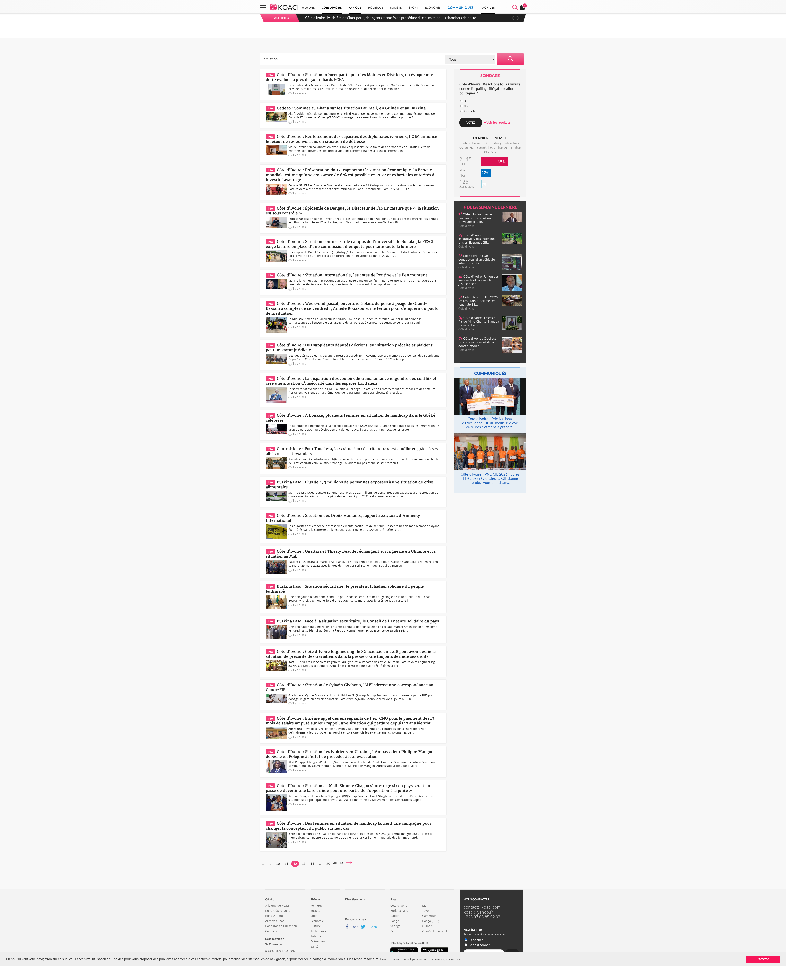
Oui (466, 101)
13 (304, 863)
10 (278, 863)
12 (295, 863)
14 (312, 863)
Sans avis (469, 111)
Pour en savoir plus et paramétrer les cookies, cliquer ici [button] (420, 959)
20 (328, 863)
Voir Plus (339, 862)
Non (466, 106)
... (270, 863)
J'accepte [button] (763, 959)
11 (286, 863)
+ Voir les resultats (497, 122)
